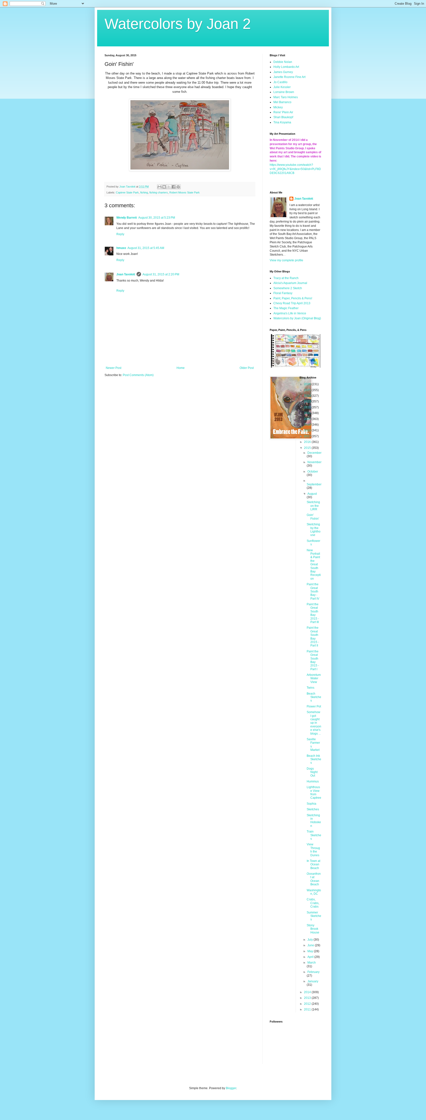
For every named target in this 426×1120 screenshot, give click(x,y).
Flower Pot (314, 706)
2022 (308, 407)
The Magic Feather (286, 308)
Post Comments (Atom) (138, 375)
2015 (308, 448)
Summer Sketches (314, 916)
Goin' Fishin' (313, 516)
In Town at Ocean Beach (313, 864)
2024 (308, 396)
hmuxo (121, 248)
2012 (308, 1004)
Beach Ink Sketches (314, 759)
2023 (308, 401)
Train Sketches (314, 835)
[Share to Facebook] (173, 186)
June (311, 945)
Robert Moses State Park (184, 192)
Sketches (313, 809)
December (314, 453)
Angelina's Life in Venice (289, 313)
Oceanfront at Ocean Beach (314, 879)
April (310, 957)
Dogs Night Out (312, 772)
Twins (310, 687)
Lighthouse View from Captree (314, 792)
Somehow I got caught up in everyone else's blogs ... (314, 722)
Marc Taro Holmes (285, 97)
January (312, 981)
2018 (308, 430)
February (313, 972)
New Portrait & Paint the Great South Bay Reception (314, 564)
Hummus (313, 781)
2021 (308, 413)
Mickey (278, 107)
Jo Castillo (280, 82)
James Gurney (283, 72)
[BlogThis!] (164, 186)
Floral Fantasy (282, 293)
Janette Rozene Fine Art (289, 77)
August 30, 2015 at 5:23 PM (156, 217)
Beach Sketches (314, 697)
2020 (308, 419)
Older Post (247, 368)
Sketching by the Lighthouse (313, 530)
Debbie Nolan (282, 62)
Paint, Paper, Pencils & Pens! (292, 298)
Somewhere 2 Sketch (287, 288)
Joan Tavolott (125, 274)
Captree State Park (127, 192)
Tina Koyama (282, 122)
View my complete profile (286, 260)
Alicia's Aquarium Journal (290, 283)
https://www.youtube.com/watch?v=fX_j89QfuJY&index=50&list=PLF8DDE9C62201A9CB (295, 169)
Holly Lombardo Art (286, 67)
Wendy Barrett (126, 217)
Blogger (231, 1088)
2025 (308, 390)
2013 (308, 998)
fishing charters (158, 192)
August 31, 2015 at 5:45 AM (145, 248)
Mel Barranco (282, 102)
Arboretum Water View (314, 678)
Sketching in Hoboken (314, 821)
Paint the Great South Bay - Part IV (313, 591)
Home (181, 368)
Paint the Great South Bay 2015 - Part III (313, 613)
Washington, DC (314, 892)
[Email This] (159, 186)
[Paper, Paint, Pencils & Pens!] (295, 366)
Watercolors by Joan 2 (178, 24)
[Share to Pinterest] (178, 186)
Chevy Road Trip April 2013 (291, 303)
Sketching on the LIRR (313, 505)
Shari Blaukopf (283, 117)
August (312, 493)
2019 (308, 424)
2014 (308, 992)
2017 (308, 436)
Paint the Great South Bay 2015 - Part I (313, 660)
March (311, 962)
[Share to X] (168, 186)
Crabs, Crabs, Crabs (313, 903)
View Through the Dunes (313, 850)
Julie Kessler (282, 87)
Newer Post (113, 368)
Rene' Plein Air (283, 112)
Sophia (311, 803)
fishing (144, 192)
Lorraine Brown (283, 92)
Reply (120, 234)
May (310, 951)
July (310, 939)
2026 (308, 384)
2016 (308, 442)
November (314, 462)
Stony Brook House (313, 929)
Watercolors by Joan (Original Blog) (297, 318)
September (314, 484)
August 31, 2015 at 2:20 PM (160, 274)
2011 (308, 1009)
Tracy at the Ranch (286, 278)
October (312, 471)
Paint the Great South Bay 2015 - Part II (313, 636)
